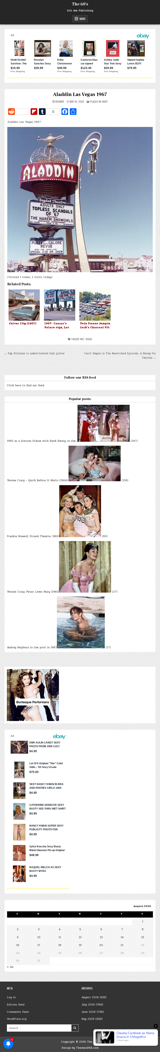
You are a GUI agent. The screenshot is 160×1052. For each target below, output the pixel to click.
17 (38, 945)
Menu (82, 19)
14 (122, 937)
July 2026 (88, 1005)
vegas (89, 339)
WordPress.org (16, 1019)
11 (60, 937)
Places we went (99, 101)
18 (59, 945)
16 (17, 945)
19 (80, 945)
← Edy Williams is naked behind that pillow (34, 353)
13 (101, 937)
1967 (82, 339)
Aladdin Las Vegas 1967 (80, 94)
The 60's (80, 4)
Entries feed (15, 1005)
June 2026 (88, 1012)
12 (80, 937)
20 (101, 945)
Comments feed (18, 1012)
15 (142, 937)
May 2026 (87, 1019)
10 (38, 937)
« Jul (10, 967)
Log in (11, 997)
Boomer (59, 101)
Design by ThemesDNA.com (80, 1048)
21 (122, 945)
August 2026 (90, 997)
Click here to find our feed (25, 385)
